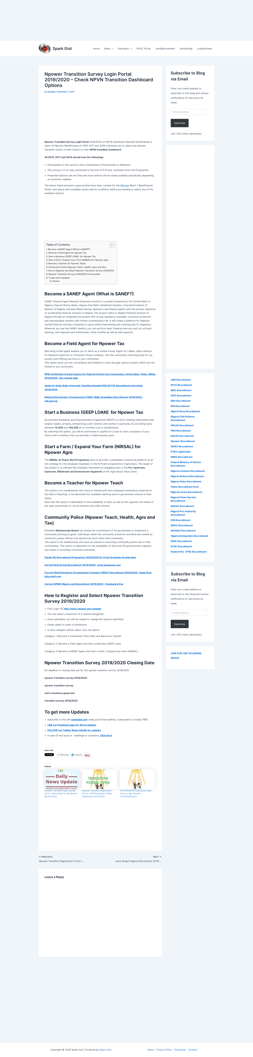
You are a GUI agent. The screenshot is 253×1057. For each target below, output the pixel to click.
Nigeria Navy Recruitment (185, 411)
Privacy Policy (164, 1049)
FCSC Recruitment (181, 546)
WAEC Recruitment (182, 446)
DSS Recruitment (180, 520)
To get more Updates (59, 277)
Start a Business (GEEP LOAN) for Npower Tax (72, 256)
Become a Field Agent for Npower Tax (67, 252)
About (150, 1049)
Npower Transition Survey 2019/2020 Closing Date (74, 274)
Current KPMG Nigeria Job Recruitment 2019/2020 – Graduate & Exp (84, 584)
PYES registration (181, 451)
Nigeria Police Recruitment (186, 481)
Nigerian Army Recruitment (186, 492)
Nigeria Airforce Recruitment (187, 476)
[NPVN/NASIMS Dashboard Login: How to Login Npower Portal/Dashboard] (137, 779)
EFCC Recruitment (181, 385)
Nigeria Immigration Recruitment (189, 535)
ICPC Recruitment (181, 395)
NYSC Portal (144, 48)
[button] (111, 48)
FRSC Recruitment (181, 541)
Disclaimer (180, 1049)
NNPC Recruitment (181, 456)
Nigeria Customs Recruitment (188, 471)
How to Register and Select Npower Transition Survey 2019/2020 (81, 270)
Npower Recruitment (183, 441)
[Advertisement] (88, 20)
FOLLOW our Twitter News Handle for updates (74, 730)
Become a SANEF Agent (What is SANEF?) (69, 249)
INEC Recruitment (181, 390)
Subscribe (179, 123)
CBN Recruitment (181, 379)
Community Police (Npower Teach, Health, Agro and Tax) (77, 267)
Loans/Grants (204, 48)
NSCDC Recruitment (182, 506)
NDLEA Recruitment (182, 425)
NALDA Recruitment (182, 435)
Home (96, 48)
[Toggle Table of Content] (110, 245)
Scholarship (186, 48)
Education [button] (123, 48)
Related (56, 281)
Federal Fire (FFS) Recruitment (188, 551)
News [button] (107, 48)
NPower (124, 185)
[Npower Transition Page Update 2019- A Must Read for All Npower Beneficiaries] (62, 779)
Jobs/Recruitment (165, 48)
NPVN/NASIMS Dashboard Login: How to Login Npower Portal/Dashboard (136, 793)
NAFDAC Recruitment (183, 530)
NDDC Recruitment (182, 525)
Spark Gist (62, 48)
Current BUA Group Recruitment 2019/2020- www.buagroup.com (83, 565)
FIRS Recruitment (181, 430)
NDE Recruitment (181, 400)
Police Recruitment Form (185, 486)
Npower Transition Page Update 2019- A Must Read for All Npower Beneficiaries (61, 793)
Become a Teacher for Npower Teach (67, 263)
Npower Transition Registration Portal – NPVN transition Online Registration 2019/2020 (97, 793)
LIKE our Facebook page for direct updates (71, 724)
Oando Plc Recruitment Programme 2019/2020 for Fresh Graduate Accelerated (90, 557)
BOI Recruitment (180, 406)
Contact (192, 1049)
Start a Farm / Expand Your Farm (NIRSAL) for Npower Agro (78, 260)
